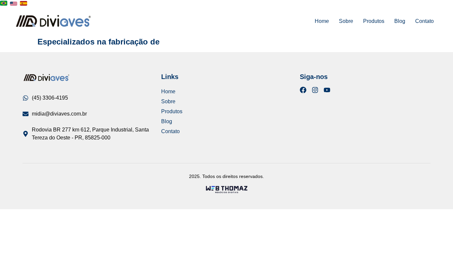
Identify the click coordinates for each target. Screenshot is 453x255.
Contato (424, 21)
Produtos (373, 21)
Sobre (346, 21)
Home (322, 21)
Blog (399, 21)
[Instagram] (315, 90)
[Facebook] (303, 90)
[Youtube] (327, 90)
